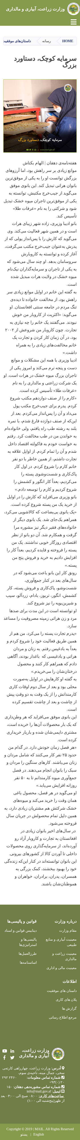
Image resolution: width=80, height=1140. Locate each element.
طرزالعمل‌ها (28, 953)
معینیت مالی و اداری (61, 968)
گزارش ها (69, 1008)
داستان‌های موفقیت (16, 41)
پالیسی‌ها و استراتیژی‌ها (28, 942)
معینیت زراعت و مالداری (64, 956)
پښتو (23, 1134)
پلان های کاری (66, 999)
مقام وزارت (68, 930)
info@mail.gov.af (39, 1091)
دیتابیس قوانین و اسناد (20, 930)
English (38, 1134)
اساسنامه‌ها (28, 962)
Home (67, 41)
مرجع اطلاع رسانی (63, 1017)
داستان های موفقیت (62, 991)
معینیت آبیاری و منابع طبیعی (61, 942)
